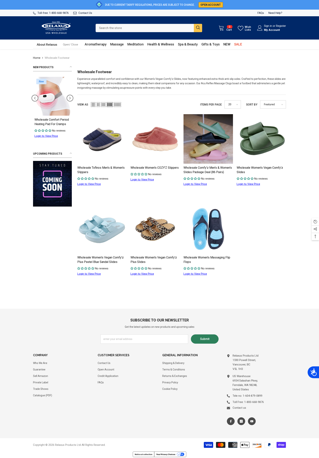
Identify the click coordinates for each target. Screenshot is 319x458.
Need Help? (275, 13)
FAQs (261, 13)
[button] (93, 104)
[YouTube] (252, 421)
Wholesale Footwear (57, 57)
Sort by (251, 104)
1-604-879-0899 (252, 395)
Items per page (211, 104)
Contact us (239, 407)
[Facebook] (231, 421)
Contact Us (85, 13)
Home (36, 57)
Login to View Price (44, 136)
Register (281, 26)
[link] (70, 44)
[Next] (70, 98)
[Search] (149, 28)
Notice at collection (143, 454)
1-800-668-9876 (59, 13)
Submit (205, 339)
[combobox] (145, 28)
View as (82, 104)
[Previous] (35, 98)
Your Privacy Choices (165, 454)
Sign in (268, 26)
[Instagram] (241, 421)
